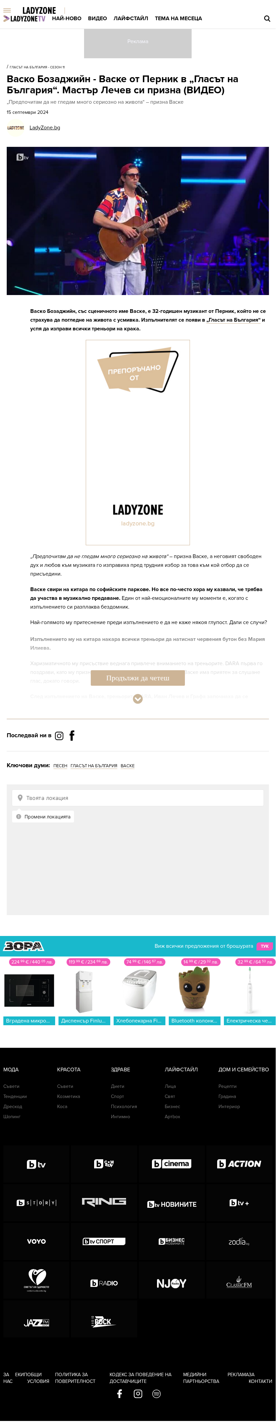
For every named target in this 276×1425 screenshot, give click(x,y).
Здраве (120, 1069)
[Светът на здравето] (36, 1280)
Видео (97, 18)
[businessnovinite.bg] (172, 1241)
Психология (124, 1106)
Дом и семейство (244, 1069)
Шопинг (12, 1117)
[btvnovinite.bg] (172, 1202)
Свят (170, 1096)
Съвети (11, 1086)
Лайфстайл (131, 18)
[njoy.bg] (172, 1280)
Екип (21, 1375)
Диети (117, 1086)
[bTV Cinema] (172, 1164)
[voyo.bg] (36, 1241)
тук (265, 946)
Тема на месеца (178, 18)
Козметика (68, 1096)
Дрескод (12, 1106)
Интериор (229, 1106)
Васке (127, 766)
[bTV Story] (36, 1202)
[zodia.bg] (239, 1241)
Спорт (117, 1096)
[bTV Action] (239, 1164)
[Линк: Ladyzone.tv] (24, 18)
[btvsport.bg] (104, 1241)
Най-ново (66, 18)
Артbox (172, 1117)
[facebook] (119, 1394)
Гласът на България (94, 766)
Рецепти (228, 1086)
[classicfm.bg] (239, 1280)
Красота (69, 1069)
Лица (170, 1086)
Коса (62, 1106)
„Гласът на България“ (233, 320)
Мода (11, 1069)
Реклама (238, 1375)
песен (60, 766)
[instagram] (138, 1394)
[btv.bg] (36, 1164)
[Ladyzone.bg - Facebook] (72, 750)
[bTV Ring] (104, 1202)
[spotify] (156, 1394)
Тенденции (15, 1096)
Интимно (120, 1117)
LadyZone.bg (45, 127)
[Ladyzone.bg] (46, 11)
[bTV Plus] (239, 1202)
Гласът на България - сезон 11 (37, 67)
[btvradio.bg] (104, 1280)
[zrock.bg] (104, 1318)
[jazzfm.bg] (36, 1318)
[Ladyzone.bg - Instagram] (60, 735)
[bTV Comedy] (104, 1164)
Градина (227, 1096)
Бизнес (172, 1106)
